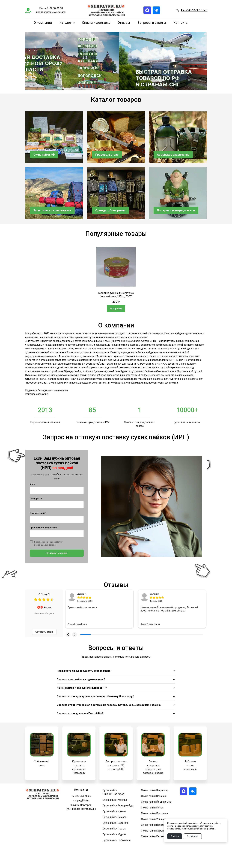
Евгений (154, 594)
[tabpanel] (116, 279)
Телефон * (36, 498)
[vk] (156, 10)
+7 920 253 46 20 (81, 795)
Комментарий (38, 513)
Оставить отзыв (44, 631)
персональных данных (45, 545)
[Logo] (106, 10)
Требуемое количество (43, 527)
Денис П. (82, 594)
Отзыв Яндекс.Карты (77, 624)
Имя (32, 484)
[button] (68, 634)
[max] (147, 10)
